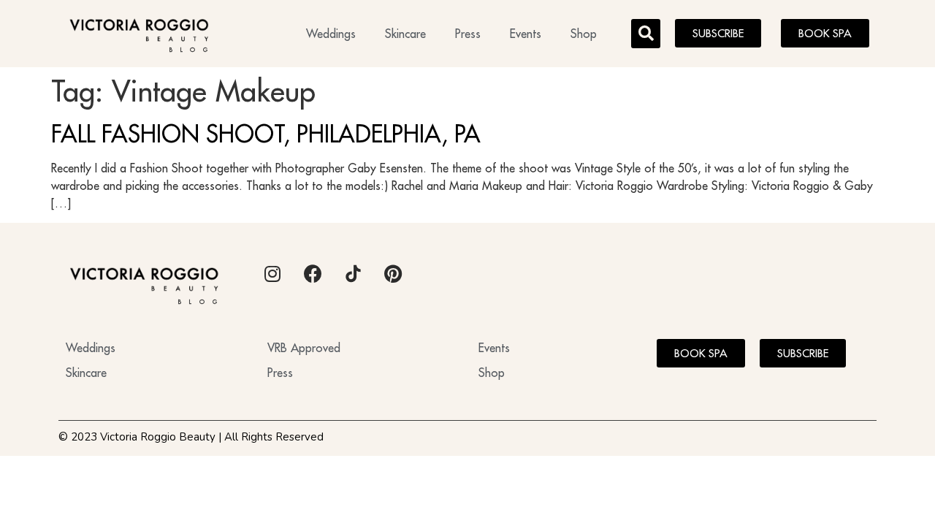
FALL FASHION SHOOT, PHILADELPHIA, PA (266, 133)
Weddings (331, 33)
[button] (645, 33)
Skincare (405, 33)
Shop (583, 33)
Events (525, 33)
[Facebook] (312, 274)
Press (468, 33)
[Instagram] (272, 274)
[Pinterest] (393, 274)
